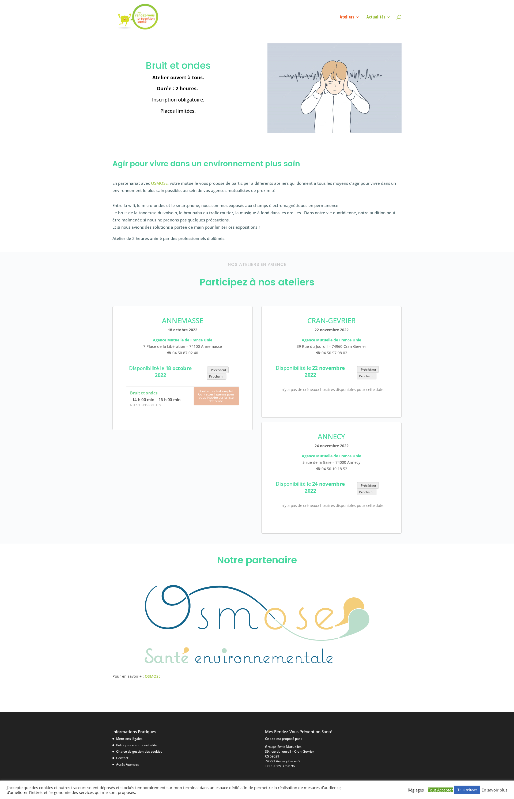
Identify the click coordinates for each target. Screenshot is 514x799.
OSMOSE (159, 183)
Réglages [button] (416, 789)
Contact (122, 758)
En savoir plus (494, 789)
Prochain (216, 376)
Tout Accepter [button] (440, 789)
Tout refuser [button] (467, 789)
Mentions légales (129, 738)
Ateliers (347, 17)
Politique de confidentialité (136, 745)
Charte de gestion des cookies (139, 751)
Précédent (217, 369)
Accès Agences (127, 764)
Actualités (376, 17)
